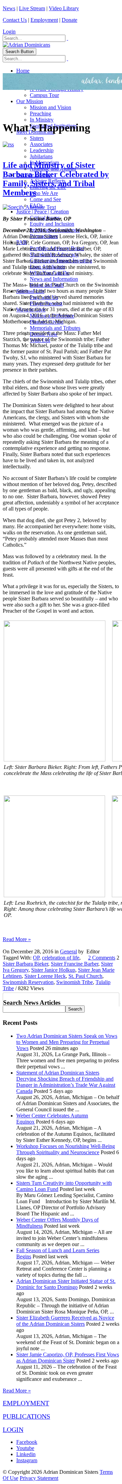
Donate (69, 20)
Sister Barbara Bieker (25, 964)
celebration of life (60, 958)
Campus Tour (44, 95)
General (68, 951)
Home (22, 71)
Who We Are (44, 193)
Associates (41, 144)
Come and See (45, 199)
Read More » (17, 939)
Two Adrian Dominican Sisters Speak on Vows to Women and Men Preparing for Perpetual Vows (66, 1042)
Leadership (42, 150)
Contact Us (15, 20)
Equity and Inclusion (52, 224)
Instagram (26, 1460)
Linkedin (26, 1454)
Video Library (64, 8)
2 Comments (101, 958)
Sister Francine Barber (74, 964)
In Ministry (42, 120)
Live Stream (32, 8)
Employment (44, 20)
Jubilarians (41, 156)
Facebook (26, 1442)
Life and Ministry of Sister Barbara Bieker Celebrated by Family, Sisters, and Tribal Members (56, 179)
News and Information (54, 279)
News (9, 8)
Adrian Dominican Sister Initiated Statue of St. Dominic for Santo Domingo (66, 1284)
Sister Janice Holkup (53, 970)
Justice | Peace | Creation (42, 211)
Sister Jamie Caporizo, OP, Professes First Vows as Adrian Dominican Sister (67, 1358)
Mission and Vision (50, 107)
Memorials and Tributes (55, 328)
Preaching (40, 113)
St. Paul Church (85, 976)
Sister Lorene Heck (45, 976)
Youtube (25, 1448)
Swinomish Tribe (74, 982)
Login (9, 31)
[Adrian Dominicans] (26, 45)
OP (36, 958)
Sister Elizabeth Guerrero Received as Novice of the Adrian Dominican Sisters (65, 1321)
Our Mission (29, 101)
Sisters (37, 138)
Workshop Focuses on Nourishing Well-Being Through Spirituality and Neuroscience (65, 1149)
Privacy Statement (39, 1478)
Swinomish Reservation (28, 982)
